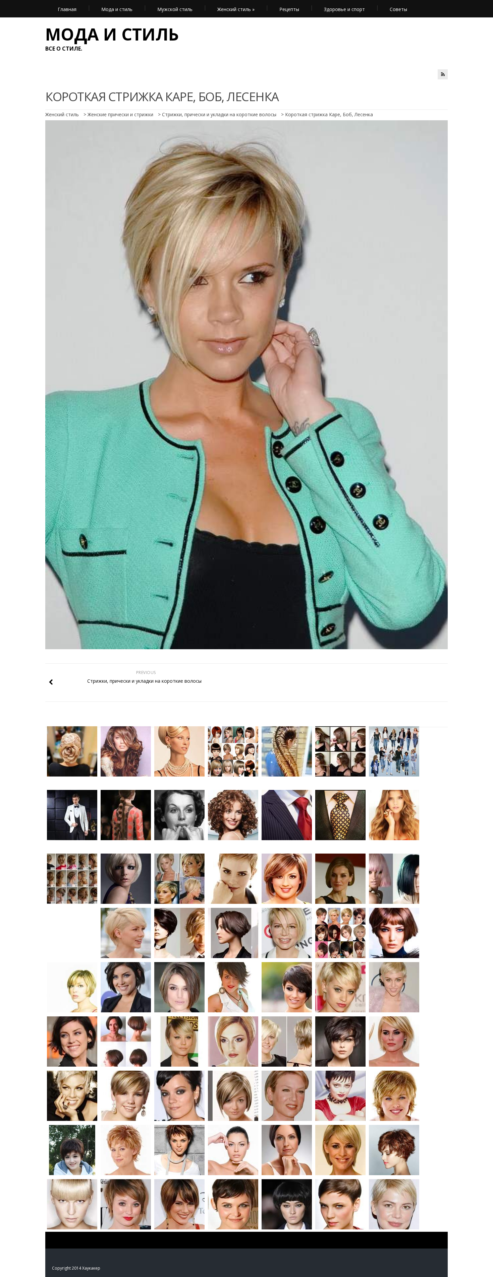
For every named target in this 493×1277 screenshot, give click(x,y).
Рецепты (289, 9)
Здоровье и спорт (344, 9)
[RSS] (443, 74)
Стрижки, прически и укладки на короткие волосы (219, 114)
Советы (398, 9)
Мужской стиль (175, 9)
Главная (67, 9)
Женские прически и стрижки (120, 114)
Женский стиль (236, 9)
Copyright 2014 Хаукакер (76, 1268)
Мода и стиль (116, 9)
